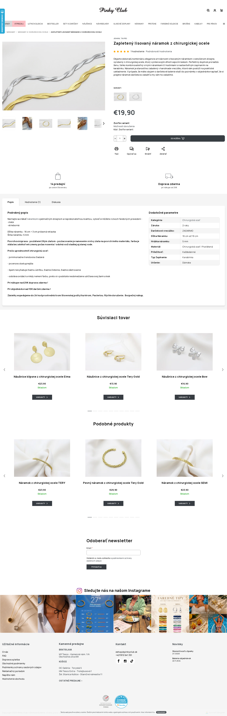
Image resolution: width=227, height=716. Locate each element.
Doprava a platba (11, 659)
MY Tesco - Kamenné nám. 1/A (74, 654)
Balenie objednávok (181, 658)
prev (4, 369)
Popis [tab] (11, 202)
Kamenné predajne (71, 644)
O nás (5, 651)
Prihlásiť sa (96, 567)
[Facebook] (119, 661)
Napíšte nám (8, 675)
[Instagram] (125, 661)
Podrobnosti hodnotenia (159, 51)
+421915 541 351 (124, 655)
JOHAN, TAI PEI (120, 38)
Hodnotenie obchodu (13, 678)
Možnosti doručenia (124, 126)
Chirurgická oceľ (191, 220)
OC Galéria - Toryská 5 (70, 667)
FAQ (4, 655)
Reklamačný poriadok (13, 671)
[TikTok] (132, 661)
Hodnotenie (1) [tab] (33, 202)
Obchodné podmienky (13, 663)
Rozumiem (161, 712)
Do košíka (175, 138)
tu (154, 712)
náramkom (32, 218)
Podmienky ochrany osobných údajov (21, 667)
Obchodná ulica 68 (69, 656)
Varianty (40, 397)
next (223, 369)
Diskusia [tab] (56, 202)
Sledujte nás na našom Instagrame (117, 590)
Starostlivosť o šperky (182, 651)
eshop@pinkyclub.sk (126, 651)
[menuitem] (6, 24)
